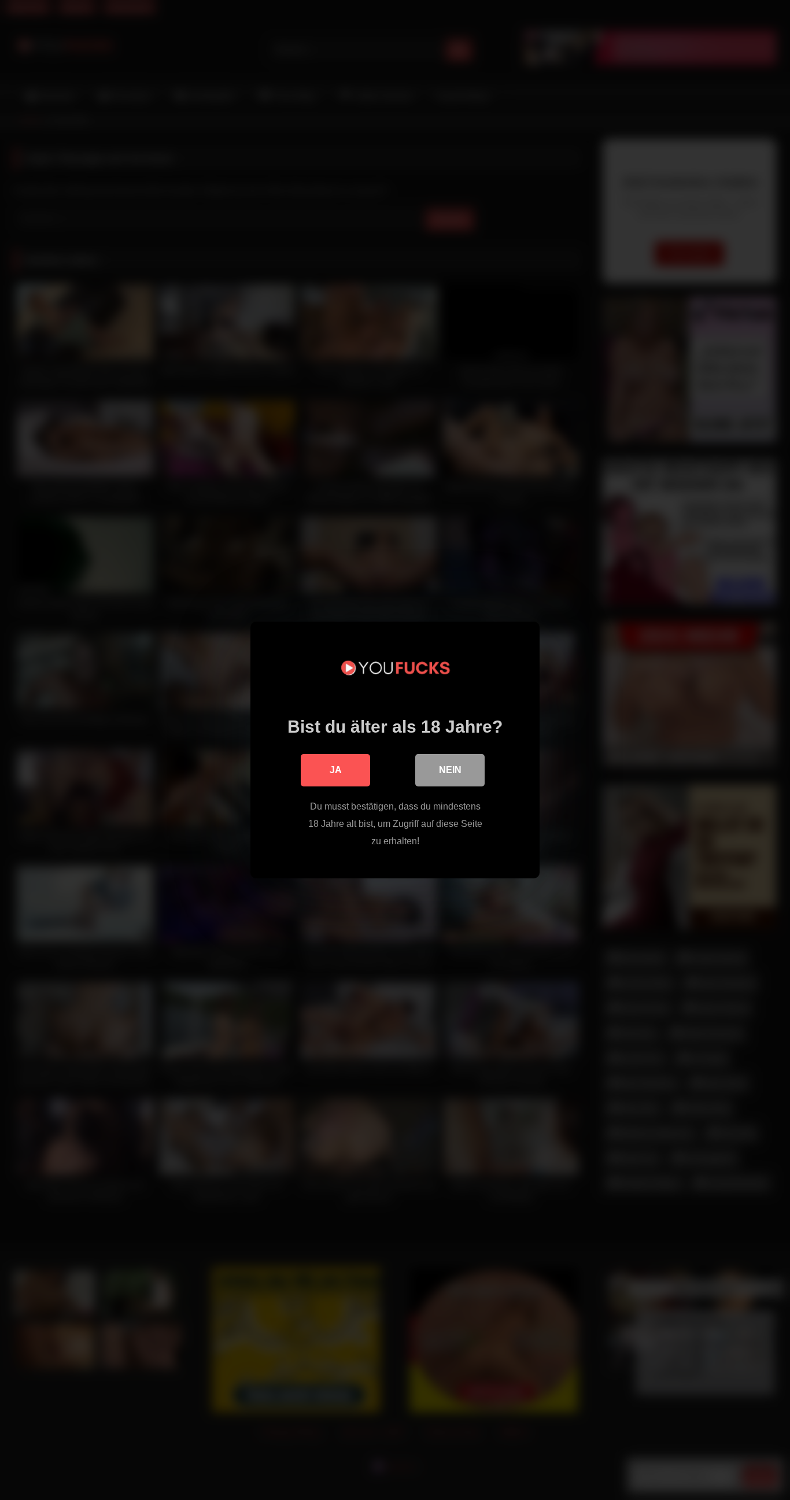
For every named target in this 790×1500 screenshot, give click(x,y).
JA (336, 770)
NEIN (450, 770)
